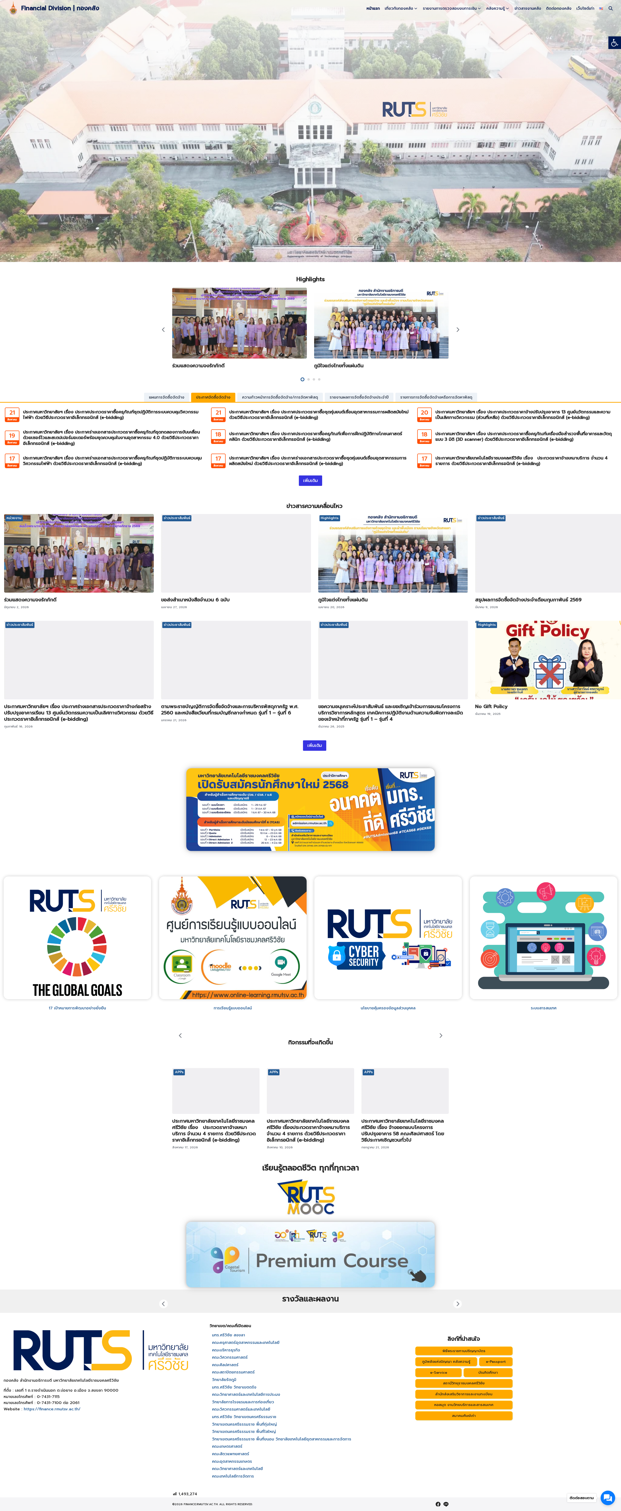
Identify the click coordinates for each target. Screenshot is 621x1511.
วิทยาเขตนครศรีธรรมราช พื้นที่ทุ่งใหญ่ (244, 1424)
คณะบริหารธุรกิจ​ (226, 1350)
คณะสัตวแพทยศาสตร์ (230, 1454)
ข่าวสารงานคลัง (528, 8)
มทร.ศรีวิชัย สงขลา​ (228, 1335)
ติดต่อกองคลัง (559, 8)
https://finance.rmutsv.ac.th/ (52, 1409)
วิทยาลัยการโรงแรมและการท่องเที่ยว (243, 1402)
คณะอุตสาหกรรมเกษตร (232, 1461)
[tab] (166, 397)
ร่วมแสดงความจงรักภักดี (198, 365)
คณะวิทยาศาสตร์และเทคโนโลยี (237, 1469)
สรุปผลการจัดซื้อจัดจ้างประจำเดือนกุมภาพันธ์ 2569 (528, 599)
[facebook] (438, 1504)
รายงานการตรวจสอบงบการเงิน (450, 8)
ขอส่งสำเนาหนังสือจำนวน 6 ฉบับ (195, 599)
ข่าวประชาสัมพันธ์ (177, 518)
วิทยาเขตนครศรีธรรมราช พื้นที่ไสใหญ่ (244, 1432)
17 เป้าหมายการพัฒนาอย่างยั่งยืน (77, 1008)
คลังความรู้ (495, 8)
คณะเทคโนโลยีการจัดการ (233, 1476)
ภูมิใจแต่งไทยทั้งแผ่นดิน (339, 365)
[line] (446, 1504)
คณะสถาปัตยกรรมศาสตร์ (233, 1372)
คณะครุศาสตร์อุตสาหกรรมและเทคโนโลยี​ (245, 1343)
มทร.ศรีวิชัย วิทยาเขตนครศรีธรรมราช (244, 1417)
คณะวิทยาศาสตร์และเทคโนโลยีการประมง (246, 1394)
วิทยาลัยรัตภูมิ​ (224, 1380)
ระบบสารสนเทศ (543, 1008)
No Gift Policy (491, 706)
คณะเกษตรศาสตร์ (227, 1446)
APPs (179, 1072)
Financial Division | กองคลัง (60, 8)
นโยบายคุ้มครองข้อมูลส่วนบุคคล (388, 1008)
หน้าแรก (373, 8)
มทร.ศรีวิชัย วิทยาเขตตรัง (234, 1387)
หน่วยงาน (14, 518)
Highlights (330, 518)
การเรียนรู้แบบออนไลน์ (233, 1008)
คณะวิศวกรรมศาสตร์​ (230, 1357)
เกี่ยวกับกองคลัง (399, 8)
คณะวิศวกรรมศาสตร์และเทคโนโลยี (241, 1409)
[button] (614, 42)
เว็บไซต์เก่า (585, 8)
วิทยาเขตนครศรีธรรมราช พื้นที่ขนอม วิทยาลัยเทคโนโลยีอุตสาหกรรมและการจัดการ (281, 1439)
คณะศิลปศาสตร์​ (225, 1365)
